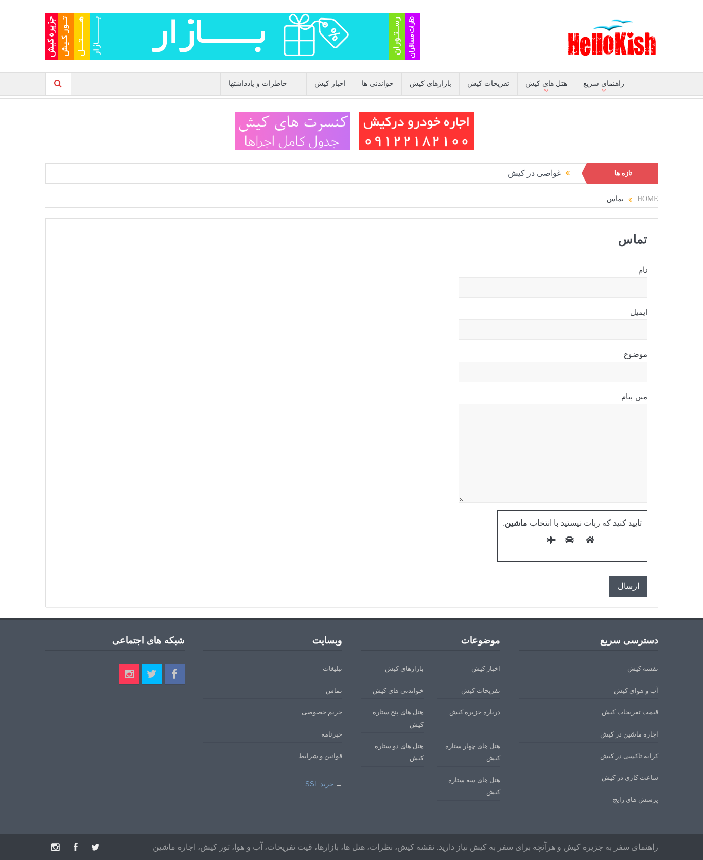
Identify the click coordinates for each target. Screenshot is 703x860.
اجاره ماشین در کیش (629, 734)
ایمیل (638, 312)
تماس (334, 690)
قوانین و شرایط (320, 756)
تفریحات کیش (488, 83)
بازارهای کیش (430, 83)
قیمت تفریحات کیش (630, 712)
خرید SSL (319, 784)
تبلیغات (332, 668)
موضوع (635, 354)
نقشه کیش (642, 668)
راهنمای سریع (603, 83)
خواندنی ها (378, 83)
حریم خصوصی (322, 712)
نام (642, 270)
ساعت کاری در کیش (630, 777)
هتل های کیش (546, 83)
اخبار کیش (330, 83)
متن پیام (634, 396)
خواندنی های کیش (398, 690)
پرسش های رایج (635, 799)
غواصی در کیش (534, 173)
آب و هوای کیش (636, 690)
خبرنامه (331, 734)
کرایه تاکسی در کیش (629, 756)
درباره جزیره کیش (474, 712)
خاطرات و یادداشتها (258, 83)
